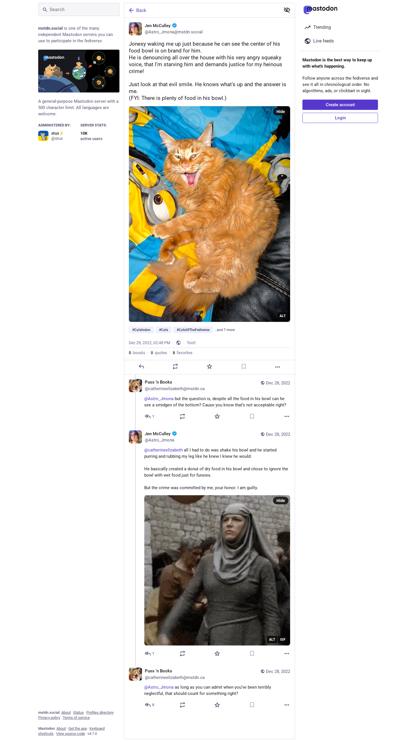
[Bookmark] (243, 366)
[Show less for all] (287, 10)
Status (78, 712)
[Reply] (141, 366)
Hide (280, 111)
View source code (70, 733)
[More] (277, 367)
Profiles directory (99, 712)
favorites (182, 352)
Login (340, 117)
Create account (340, 104)
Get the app (77, 728)
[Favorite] (209, 366)
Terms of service (76, 717)
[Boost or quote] (175, 366)
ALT (283, 316)
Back (141, 10)
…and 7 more (225, 330)
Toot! (191, 342)
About (66, 712)
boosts (137, 352)
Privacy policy (49, 717)
